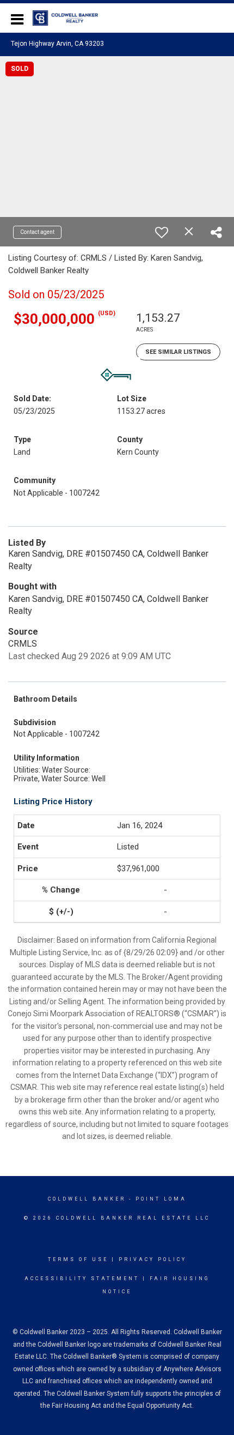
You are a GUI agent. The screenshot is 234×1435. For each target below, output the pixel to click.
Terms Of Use (78, 1259)
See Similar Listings (178, 351)
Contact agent (37, 232)
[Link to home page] (71, 18)
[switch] (161, 232)
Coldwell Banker (87, 1199)
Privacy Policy (153, 1259)
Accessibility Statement (81, 1278)
